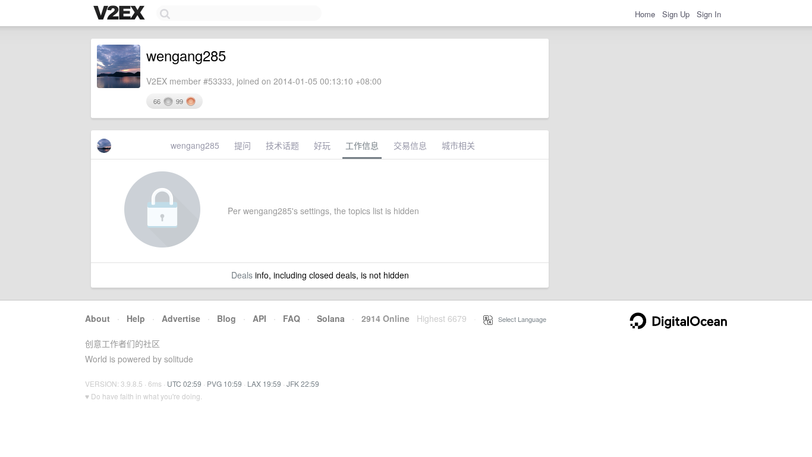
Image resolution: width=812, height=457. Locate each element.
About (97, 318)
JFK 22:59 (303, 383)
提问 (242, 145)
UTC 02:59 (184, 383)
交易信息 (410, 145)
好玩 (322, 145)
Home (645, 14)
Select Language (519, 319)
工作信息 (362, 145)
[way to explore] (120, 14)
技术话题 (282, 145)
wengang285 (195, 145)
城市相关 (458, 145)
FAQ (291, 318)
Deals (242, 275)
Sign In (709, 14)
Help (136, 318)
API (259, 318)
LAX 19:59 (264, 383)
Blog (226, 318)
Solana (331, 318)
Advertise (181, 318)
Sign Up (676, 14)
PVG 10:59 (224, 383)
